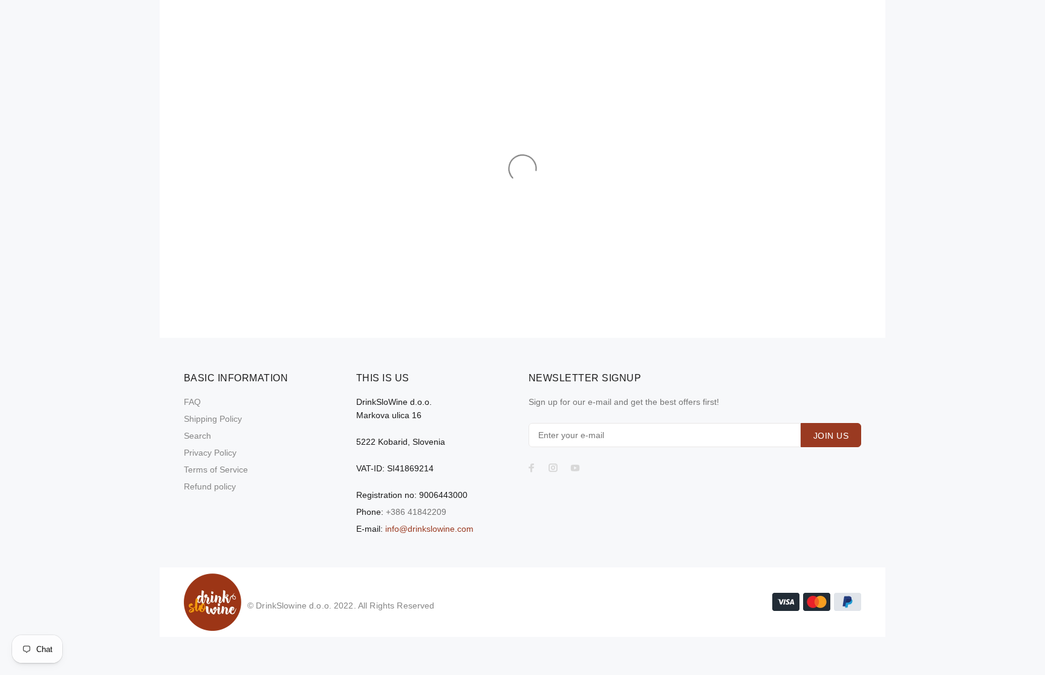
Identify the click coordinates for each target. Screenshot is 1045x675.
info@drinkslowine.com (429, 529)
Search (197, 436)
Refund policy (210, 486)
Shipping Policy (213, 419)
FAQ (192, 402)
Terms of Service (216, 469)
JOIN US (830, 436)
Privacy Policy (210, 452)
